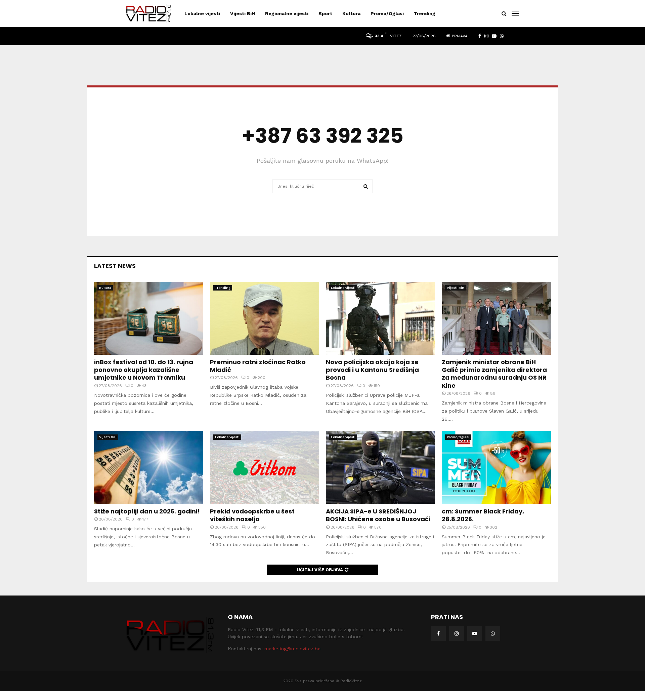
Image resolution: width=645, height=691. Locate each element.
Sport (325, 13)
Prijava (459, 36)
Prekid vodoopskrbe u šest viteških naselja (252, 515)
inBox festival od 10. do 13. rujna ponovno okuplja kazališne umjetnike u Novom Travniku (143, 370)
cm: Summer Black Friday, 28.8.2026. (483, 515)
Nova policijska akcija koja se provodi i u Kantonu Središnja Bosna (372, 370)
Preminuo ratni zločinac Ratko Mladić (258, 366)
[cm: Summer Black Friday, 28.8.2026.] (496, 467)
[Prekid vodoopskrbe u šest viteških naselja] (264, 467)
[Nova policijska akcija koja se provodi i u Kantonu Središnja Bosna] (380, 318)
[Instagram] (456, 633)
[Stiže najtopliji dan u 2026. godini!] (148, 467)
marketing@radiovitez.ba (292, 648)
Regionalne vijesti (286, 13)
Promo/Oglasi (387, 13)
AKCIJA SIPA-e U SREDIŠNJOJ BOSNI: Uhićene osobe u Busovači (378, 515)
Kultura (351, 13)
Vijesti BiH (242, 13)
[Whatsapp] (492, 633)
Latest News (115, 266)
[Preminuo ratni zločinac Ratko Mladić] (264, 318)
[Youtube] (474, 633)
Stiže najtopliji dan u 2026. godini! (147, 511)
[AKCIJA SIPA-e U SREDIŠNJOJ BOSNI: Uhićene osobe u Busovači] (380, 467)
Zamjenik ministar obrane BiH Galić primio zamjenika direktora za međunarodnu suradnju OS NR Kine (494, 374)
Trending (424, 13)
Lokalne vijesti (202, 13)
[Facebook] (438, 633)
